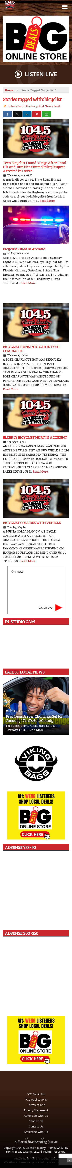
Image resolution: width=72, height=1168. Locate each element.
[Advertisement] (36, 39)
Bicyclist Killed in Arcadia (24, 248)
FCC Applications (36, 1099)
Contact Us (36, 1126)
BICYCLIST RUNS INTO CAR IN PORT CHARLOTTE (31, 348)
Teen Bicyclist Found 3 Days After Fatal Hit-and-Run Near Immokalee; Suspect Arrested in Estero (34, 166)
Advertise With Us (36, 1115)
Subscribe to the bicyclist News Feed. (34, 106)
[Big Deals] (36, 1040)
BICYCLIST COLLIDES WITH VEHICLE (32, 522)
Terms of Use (36, 1105)
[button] (64, 7)
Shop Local (36, 1121)
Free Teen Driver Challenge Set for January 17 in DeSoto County (34, 718)
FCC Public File (36, 1094)
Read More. (47, 200)
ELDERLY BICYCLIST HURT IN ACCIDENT (35, 437)
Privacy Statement (36, 1110)
